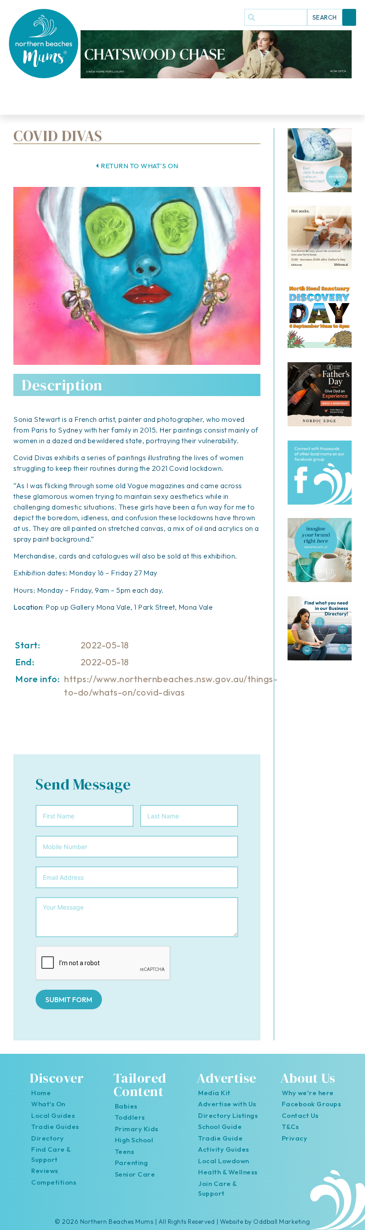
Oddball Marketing (281, 1222)
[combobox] (275, 17)
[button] (349, 17)
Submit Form (68, 999)
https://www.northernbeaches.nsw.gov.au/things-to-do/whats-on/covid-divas (170, 685)
